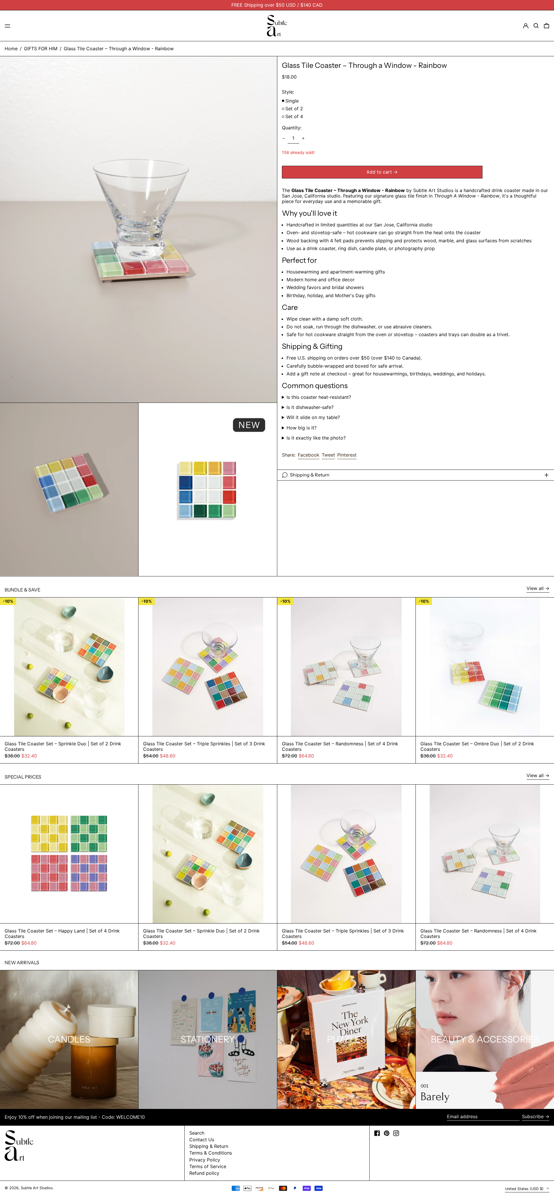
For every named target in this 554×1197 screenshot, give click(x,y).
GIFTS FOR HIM (40, 48)
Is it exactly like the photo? (316, 438)
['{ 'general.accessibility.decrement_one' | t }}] (284, 138)
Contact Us (201, 1139)
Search (196, 1133)
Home (11, 48)
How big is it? (302, 428)
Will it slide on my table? (313, 417)
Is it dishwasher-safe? (310, 407)
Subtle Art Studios (37, 1188)
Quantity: (292, 128)
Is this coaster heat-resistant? (319, 397)
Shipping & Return (208, 1146)
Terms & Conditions (210, 1153)
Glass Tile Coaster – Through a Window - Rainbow (119, 48)
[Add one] (303, 138)
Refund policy (204, 1173)
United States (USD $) (525, 1189)
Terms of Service (207, 1166)
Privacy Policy (204, 1160)
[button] (536, 26)
